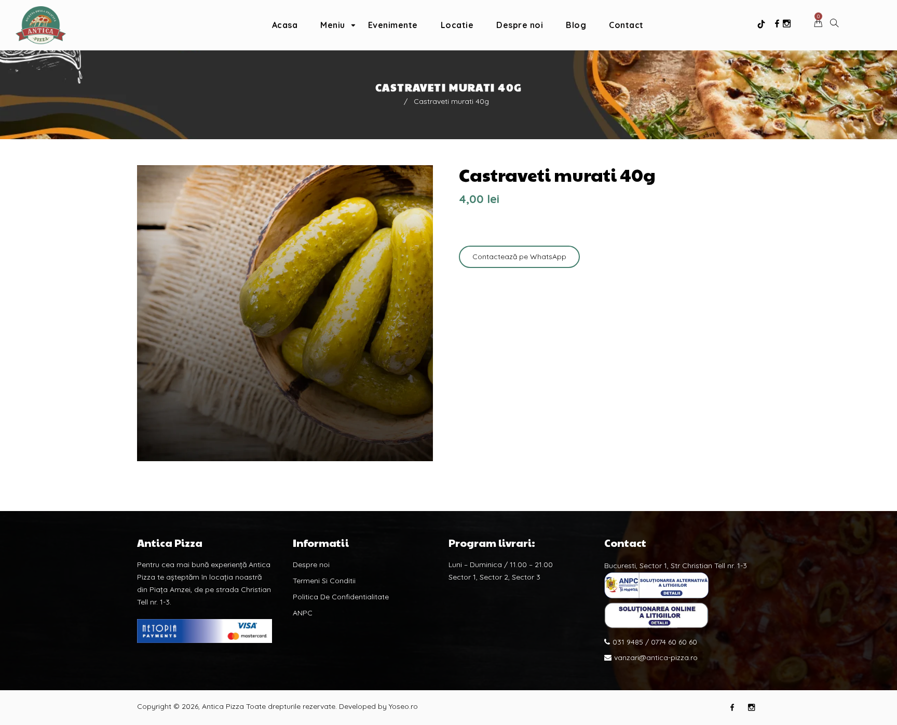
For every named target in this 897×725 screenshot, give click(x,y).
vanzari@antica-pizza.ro (656, 657)
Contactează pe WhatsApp (519, 256)
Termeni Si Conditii (324, 580)
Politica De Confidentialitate (341, 596)
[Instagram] (787, 24)
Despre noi (311, 564)
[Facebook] (777, 24)
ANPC (302, 612)
